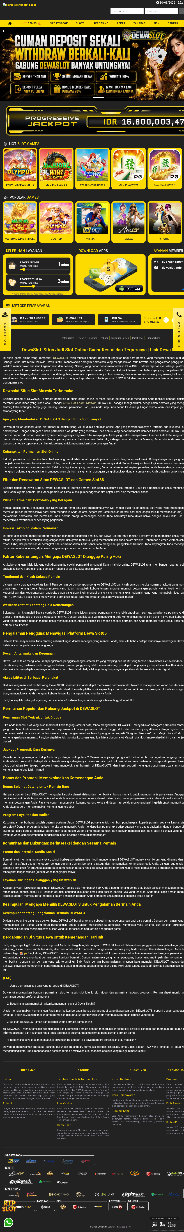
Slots (80, 23)
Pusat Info (137, 338)
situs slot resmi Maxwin (79, 403)
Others (173, 23)
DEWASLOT (60, 358)
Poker (121, 23)
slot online (34, 459)
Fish (156, 23)
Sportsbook (59, 23)
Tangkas (139, 23)
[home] (9, 23)
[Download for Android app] (129, 289)
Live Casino (100, 23)
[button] (18, 64)
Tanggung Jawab (120, 338)
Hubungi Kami (153, 338)
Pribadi (104, 338)
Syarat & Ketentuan (87, 338)
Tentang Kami (68, 338)
